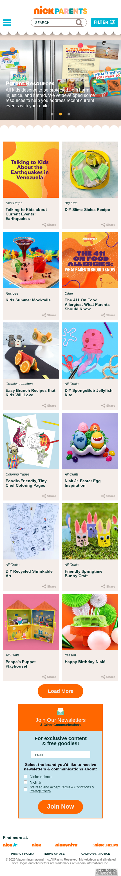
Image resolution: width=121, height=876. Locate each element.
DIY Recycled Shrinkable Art (29, 573)
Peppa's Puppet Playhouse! (21, 663)
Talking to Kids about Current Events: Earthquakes (26, 214)
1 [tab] (52, 114)
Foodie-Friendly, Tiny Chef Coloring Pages (26, 483)
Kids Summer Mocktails (28, 300)
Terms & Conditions (76, 787)
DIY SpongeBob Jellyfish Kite (89, 392)
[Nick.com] (36, 845)
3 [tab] (69, 114)
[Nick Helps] (105, 845)
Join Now (60, 806)
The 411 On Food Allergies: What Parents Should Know (87, 304)
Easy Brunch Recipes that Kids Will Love (30, 392)
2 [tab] (60, 114)
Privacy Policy (40, 791)
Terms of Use (54, 853)
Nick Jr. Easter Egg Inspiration (83, 483)
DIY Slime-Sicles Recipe (87, 209)
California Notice (95, 853)
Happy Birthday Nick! (85, 661)
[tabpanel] (60, 80)
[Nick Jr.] (10, 845)
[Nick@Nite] (66, 845)
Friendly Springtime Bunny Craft (83, 573)
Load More (60, 691)
